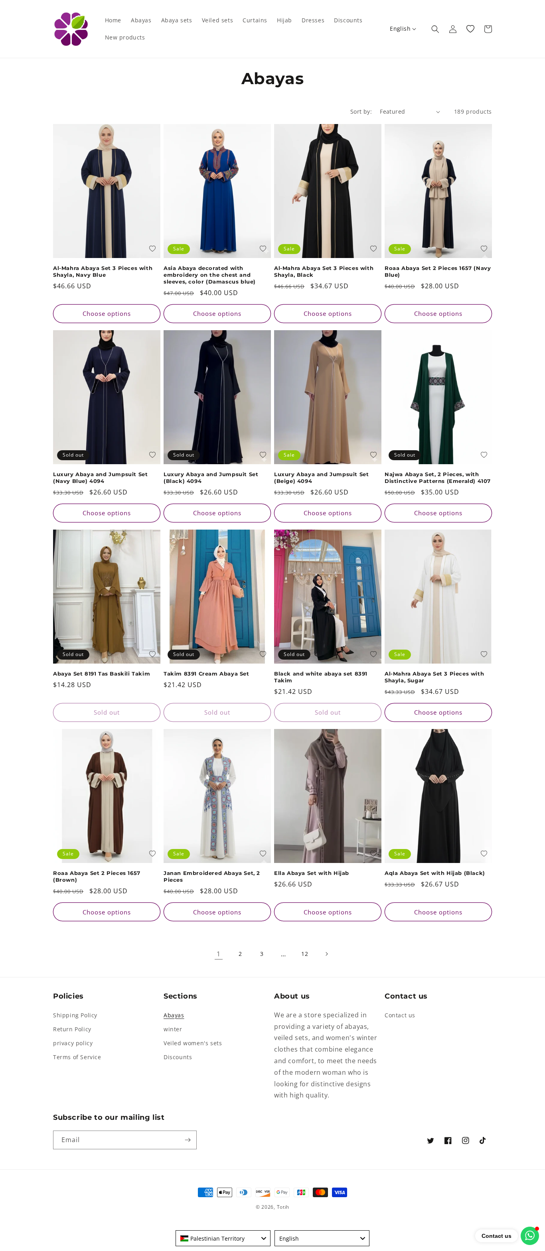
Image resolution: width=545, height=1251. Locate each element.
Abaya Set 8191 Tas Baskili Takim (101, 673)
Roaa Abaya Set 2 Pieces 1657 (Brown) (96, 876)
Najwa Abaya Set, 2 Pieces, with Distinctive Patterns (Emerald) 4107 (438, 477)
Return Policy (72, 1029)
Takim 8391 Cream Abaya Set (206, 673)
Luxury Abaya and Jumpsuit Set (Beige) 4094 (321, 477)
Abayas (174, 1015)
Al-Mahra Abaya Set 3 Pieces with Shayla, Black (323, 271)
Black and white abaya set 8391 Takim (320, 677)
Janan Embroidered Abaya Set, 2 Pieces (212, 876)
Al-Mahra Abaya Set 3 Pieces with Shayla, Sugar (434, 677)
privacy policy (73, 1043)
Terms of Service (77, 1057)
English (400, 28)
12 (304, 953)
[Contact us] (529, 1235)
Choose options (107, 313)
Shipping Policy (75, 1015)
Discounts (178, 1057)
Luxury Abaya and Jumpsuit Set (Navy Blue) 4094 (100, 477)
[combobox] (223, 1238)
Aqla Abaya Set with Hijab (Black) (435, 873)
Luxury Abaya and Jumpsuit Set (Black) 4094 (211, 477)
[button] (435, 29)
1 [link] (219, 954)
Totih (283, 1207)
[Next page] (326, 954)
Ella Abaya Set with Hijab (311, 873)
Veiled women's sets (193, 1043)
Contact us (400, 1015)
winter (173, 1029)
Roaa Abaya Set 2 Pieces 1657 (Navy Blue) (438, 271)
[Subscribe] (187, 1140)
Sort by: (361, 111)
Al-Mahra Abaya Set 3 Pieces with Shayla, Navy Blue (102, 271)
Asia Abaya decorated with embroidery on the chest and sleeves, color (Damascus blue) (210, 275)
